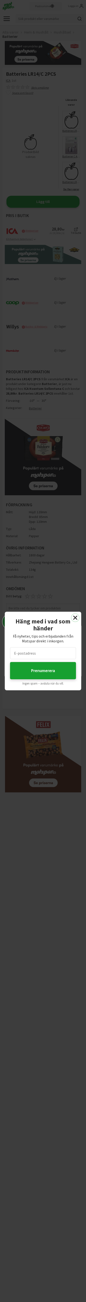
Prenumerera (43, 670)
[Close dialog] (75, 618)
